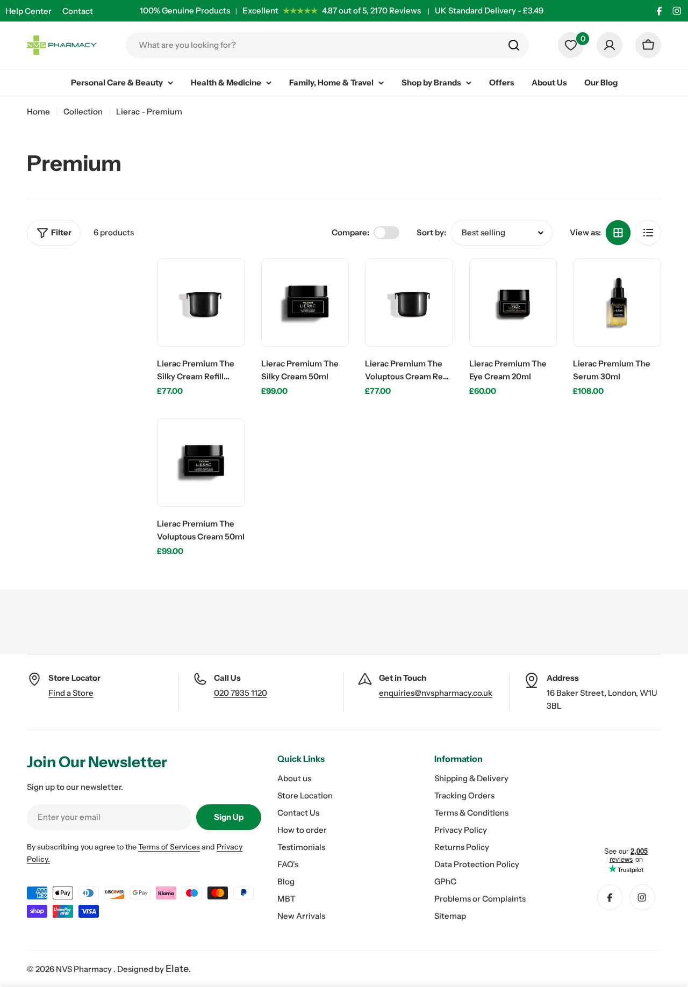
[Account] (609, 45)
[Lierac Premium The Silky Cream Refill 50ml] (201, 302)
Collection (83, 111)
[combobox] (327, 45)
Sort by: (431, 232)
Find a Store (71, 693)
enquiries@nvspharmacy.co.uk (435, 693)
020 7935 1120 (240, 693)
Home (38, 111)
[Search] (513, 45)
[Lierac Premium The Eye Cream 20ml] (513, 302)
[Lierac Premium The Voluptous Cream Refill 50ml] (409, 302)
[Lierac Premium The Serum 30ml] (617, 302)
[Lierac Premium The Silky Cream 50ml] (305, 302)
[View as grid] (618, 233)
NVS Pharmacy (84, 969)
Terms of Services (169, 847)
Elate (177, 969)
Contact (77, 11)
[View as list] (648, 233)
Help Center (28, 11)
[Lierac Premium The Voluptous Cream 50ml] (201, 462)
